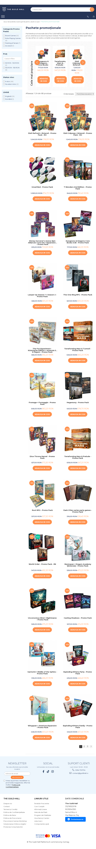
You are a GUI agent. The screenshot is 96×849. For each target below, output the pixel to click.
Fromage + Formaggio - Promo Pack (42, 403)
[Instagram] (53, 771)
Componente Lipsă (41, 824)
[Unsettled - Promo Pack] (42, 170)
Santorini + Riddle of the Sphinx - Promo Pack (42, 673)
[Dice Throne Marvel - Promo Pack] (42, 439)
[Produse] (3, 17)
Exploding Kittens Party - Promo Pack (77, 673)
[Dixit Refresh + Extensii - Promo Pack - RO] (42, 116)
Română (8, 99)
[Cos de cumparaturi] (93, 16)
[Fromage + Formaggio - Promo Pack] (42, 386)
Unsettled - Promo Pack (42, 187)
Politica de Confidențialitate (14, 812)
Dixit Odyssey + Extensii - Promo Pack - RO (77, 63)
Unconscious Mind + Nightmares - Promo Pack (42, 619)
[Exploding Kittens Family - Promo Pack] (78, 709)
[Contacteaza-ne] (87, 16)
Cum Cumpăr (39, 806)
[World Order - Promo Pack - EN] (42, 547)
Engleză (8, 96)
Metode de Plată (40, 812)
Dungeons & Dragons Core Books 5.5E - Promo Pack (43, 63)
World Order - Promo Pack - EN (42, 564)
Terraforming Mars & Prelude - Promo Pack (60, 63)
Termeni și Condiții (10, 809)
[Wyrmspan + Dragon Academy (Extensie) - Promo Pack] (78, 547)
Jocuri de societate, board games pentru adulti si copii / (22, 22)
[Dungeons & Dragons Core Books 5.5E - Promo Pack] (43, 53)
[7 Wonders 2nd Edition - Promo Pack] (78, 170)
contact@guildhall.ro (80, 773)
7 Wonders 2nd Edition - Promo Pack (78, 188)
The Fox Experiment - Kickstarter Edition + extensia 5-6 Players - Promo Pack (42, 350)
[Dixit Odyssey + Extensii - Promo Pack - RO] (77, 53)
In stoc (7, 81)
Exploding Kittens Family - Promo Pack (77, 727)
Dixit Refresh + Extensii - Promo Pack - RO (42, 134)
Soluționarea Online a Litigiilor (15, 824)
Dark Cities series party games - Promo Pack (77, 511)
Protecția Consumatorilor (13, 827)
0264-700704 (80, 770)
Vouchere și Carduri (41, 818)
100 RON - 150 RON (12, 68)
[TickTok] (48, 771)
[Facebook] (43, 771)
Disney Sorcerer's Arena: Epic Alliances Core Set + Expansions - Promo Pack (42, 242)
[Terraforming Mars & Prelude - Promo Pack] (60, 53)
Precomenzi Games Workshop (15, 821)
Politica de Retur (10, 815)
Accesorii (8, 46)
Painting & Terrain (11, 43)
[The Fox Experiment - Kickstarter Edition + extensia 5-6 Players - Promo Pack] (42, 332)
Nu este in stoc (10, 84)
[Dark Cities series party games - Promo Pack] (78, 493)
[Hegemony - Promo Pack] (78, 386)
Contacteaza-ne (77, 819)
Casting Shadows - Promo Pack (78, 618)
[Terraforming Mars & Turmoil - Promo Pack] (78, 332)
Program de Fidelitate (42, 815)
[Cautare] (92, 9)
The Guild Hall (12, 799)
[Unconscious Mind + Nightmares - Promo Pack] (42, 601)
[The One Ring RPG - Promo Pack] (78, 278)
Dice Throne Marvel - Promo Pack (42, 457)
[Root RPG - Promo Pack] (42, 493)
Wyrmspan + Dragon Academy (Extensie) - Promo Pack (77, 565)
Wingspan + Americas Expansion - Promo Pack (42, 727)
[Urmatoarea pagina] (90, 746)
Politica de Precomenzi (12, 818)
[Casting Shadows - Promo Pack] (78, 601)
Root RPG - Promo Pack (42, 510)
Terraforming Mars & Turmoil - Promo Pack (77, 350)
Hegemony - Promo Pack (78, 403)
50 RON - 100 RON (12, 63)
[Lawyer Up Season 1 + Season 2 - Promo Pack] (42, 278)
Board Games (10, 35)
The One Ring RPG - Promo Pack (77, 295)
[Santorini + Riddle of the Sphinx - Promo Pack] (42, 655)
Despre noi (8, 803)
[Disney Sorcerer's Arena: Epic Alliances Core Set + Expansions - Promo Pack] (42, 224)
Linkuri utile (41, 799)
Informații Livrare (40, 809)
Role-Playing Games (13, 38)
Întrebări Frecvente (41, 803)
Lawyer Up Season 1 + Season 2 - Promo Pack (42, 296)
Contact (7, 806)
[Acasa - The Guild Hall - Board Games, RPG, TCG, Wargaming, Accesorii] (13, 9)
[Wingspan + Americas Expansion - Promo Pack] (42, 709)
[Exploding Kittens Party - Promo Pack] (78, 655)
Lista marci (38, 821)
